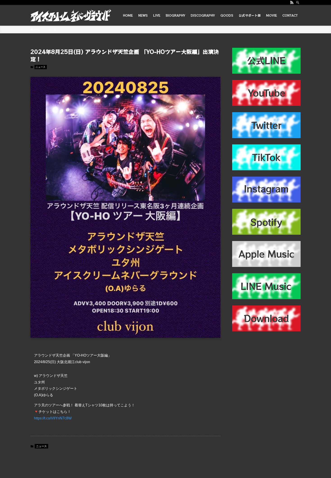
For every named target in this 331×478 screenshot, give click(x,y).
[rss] (292, 2)
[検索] (298, 2)
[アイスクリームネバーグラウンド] (70, 15)
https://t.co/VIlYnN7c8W (53, 418)
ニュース (40, 67)
